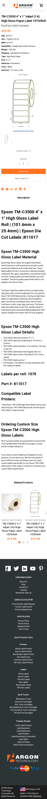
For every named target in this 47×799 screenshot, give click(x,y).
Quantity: (23, 159)
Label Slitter (23, 739)
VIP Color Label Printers (23, 662)
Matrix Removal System (23, 745)
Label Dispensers (24, 731)
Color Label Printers (24, 725)
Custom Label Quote (23, 607)
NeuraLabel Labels (23, 685)
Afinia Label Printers (23, 649)
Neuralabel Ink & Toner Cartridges (23, 707)
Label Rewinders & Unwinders (23, 736)
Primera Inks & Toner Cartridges (23, 710)
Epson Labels (23, 677)
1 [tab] (19, 542)
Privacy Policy (23, 621)
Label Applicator (23, 728)
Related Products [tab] (23, 482)
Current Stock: (23, 151)
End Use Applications (23, 609)
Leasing (23, 590)
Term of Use (23, 629)
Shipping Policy (23, 626)
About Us (23, 582)
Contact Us (23, 587)
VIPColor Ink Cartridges (23, 713)
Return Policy (23, 623)
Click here (37, 796)
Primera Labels (23, 679)
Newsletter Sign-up (23, 593)
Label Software (23, 742)
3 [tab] (28, 542)
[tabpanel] (12, 515)
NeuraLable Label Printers (23, 654)
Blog (23, 584)
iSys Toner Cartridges (23, 704)
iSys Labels (23, 682)
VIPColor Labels (23, 688)
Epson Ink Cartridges (23, 702)
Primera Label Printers (23, 660)
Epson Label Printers (23, 651)
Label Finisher (23, 734)
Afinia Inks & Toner (23, 699)
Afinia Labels (23, 674)
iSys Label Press (23, 657)
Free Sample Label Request (23, 604)
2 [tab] (23, 542)
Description (23, 197)
